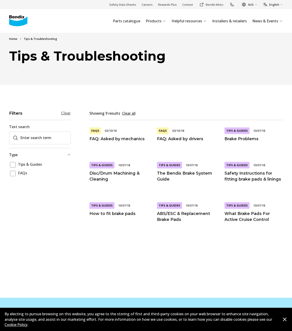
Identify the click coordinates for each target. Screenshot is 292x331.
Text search (19, 126)
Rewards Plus (167, 5)
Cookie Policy (16, 324)
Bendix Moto (214, 5)
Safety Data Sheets (122, 5)
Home (13, 39)
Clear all (129, 113)
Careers (147, 5)
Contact (187, 5)
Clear (66, 113)
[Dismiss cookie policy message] (284, 319)
